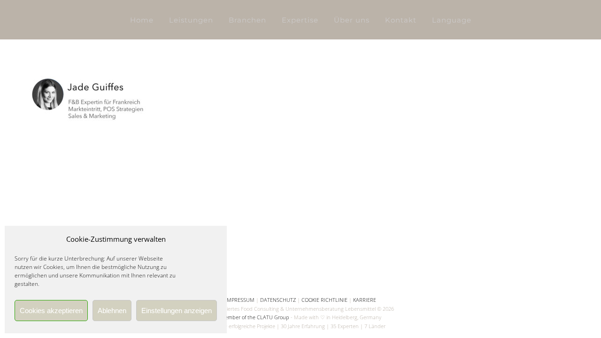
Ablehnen (112, 311)
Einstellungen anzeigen (176, 311)
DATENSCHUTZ (278, 299)
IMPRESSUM (239, 299)
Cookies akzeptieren (51, 311)
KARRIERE (364, 299)
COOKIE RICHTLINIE (324, 299)
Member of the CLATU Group (254, 317)
